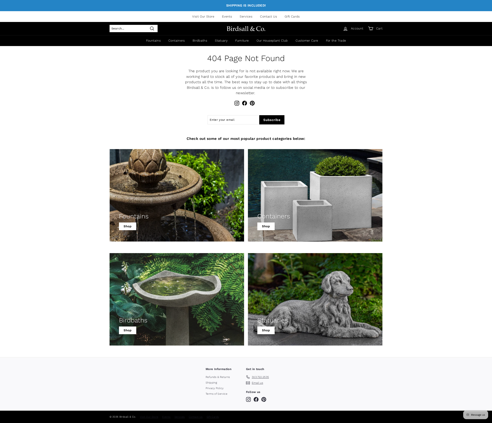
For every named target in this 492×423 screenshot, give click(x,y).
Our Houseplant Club (272, 40)
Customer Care (307, 40)
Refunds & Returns (218, 377)
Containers (176, 40)
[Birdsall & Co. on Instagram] (236, 103)
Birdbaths (200, 40)
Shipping (211, 382)
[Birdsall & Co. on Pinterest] (252, 103)
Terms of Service (216, 393)
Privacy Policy (215, 388)
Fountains (153, 40)
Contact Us (268, 16)
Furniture (242, 40)
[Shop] (177, 195)
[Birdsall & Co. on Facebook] (244, 103)
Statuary (221, 40)
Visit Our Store (203, 16)
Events (227, 16)
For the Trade (336, 40)
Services (246, 16)
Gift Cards (292, 16)
